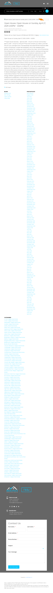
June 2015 (29, 299)
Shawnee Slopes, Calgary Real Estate (13, 443)
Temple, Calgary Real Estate (11, 467)
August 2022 (30, 171)
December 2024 (31, 128)
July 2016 (29, 279)
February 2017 (30, 274)
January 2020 (30, 219)
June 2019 (29, 231)
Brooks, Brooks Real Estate (10, 344)
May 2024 (29, 139)
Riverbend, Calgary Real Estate (12, 430)
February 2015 (30, 304)
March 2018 (30, 256)
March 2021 (29, 198)
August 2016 (30, 277)
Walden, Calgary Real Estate (11, 472)
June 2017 (29, 267)
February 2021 (30, 199)
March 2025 (30, 123)
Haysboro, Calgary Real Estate (12, 387)
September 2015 (31, 294)
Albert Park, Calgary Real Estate (12, 327)
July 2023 (29, 154)
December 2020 (31, 203)
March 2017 (29, 272)
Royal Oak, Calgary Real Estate (12, 432)
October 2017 (30, 262)
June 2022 (29, 174)
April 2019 (29, 234)
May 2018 (29, 252)
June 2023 (29, 156)
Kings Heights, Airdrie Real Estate (12, 395)
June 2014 (29, 312)
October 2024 (30, 131)
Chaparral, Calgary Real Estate (12, 350)
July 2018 (29, 249)
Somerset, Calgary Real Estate (12, 450)
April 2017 (29, 271)
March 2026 (30, 103)
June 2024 (29, 138)
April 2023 (29, 159)
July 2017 (29, 266)
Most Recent (30, 93)
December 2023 (31, 146)
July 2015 (29, 297)
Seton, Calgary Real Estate (11, 442)
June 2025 (29, 118)
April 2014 (29, 314)
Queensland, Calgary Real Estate (12, 423)
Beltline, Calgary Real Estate (11, 339)
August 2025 (30, 115)
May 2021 (29, 194)
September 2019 (31, 226)
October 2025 (30, 111)
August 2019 (30, 227)
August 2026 (30, 95)
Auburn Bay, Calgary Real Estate (12, 334)
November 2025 (31, 110)
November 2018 (31, 242)
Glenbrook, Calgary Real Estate (12, 382)
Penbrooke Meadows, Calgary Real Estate (15, 419)
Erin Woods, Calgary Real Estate (12, 375)
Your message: (12, 552)
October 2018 (30, 244)
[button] (9, 506)
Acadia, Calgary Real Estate (11, 324)
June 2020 (29, 213)
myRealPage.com (29, 577)
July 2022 (29, 173)
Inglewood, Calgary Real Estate (12, 392)
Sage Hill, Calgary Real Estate (11, 440)
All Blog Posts (7, 93)
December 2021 (31, 184)
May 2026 (29, 100)
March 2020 (30, 216)
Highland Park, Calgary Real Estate (13, 390)
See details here (44, 35)
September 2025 (31, 113)
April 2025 (29, 121)
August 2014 (30, 310)
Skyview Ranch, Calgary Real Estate (13, 448)
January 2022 (30, 183)
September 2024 (31, 133)
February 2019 (30, 237)
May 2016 (29, 282)
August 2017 (30, 264)
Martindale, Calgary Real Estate (12, 405)
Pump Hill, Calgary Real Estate (11, 422)
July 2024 (29, 136)
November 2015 (31, 291)
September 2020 (31, 208)
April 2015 (29, 302)
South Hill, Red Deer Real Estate (12, 452)
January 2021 (30, 201)
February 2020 (30, 218)
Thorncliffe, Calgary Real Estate (12, 468)
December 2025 (31, 108)
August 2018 (30, 247)
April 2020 (29, 214)
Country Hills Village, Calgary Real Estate (14, 362)
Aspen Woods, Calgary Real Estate (13, 332)
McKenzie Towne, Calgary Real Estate (13, 407)
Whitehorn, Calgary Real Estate (12, 477)
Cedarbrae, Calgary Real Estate (12, 349)
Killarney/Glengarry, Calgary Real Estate (14, 394)
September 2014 (31, 309)
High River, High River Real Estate (12, 389)
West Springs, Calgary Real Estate (12, 475)
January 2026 (30, 106)
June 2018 (29, 251)
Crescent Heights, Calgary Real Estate (14, 367)
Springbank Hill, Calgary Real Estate (13, 455)
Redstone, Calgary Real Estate (12, 427)
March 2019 (30, 236)
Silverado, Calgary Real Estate (12, 447)
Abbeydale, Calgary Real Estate (12, 322)
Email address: (12, 533)
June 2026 (29, 98)
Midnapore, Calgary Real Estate (12, 409)
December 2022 (31, 164)
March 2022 (30, 179)
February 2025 (30, 125)
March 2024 (30, 143)
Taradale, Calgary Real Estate (11, 465)
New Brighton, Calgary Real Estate (13, 412)
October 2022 (30, 168)
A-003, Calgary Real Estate (11, 319)
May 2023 (29, 158)
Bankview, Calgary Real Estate (12, 335)
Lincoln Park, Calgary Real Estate (12, 400)
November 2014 (31, 307)
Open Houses (7, 96)
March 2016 (30, 286)
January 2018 (30, 259)
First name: (11, 527)
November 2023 (31, 148)
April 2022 (29, 178)
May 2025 (29, 120)
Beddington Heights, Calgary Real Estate (18, 30)
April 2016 (29, 284)
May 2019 (29, 232)
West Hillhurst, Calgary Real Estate (12, 473)
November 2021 (31, 186)
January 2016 (30, 287)
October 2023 (30, 149)
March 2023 (30, 161)
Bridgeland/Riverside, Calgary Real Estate (14, 340)
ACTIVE (43, 8)
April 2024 (29, 141)
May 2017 (29, 269)
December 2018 (31, 241)
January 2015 (30, 306)
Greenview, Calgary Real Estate (12, 384)
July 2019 (29, 229)
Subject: (10, 545)
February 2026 (30, 105)
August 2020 (30, 209)
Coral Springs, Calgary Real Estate (13, 359)
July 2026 (29, 96)
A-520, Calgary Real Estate (11, 321)
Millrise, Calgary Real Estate (11, 410)
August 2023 (30, 153)
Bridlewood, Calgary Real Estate (12, 342)
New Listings (7, 95)
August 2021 (30, 191)
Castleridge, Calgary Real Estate (12, 347)
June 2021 (29, 193)
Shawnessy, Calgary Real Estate (12, 445)
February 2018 (30, 257)
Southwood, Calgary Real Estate (12, 453)
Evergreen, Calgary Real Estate (12, 379)
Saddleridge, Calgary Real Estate (12, 438)
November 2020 (31, 204)
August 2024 (30, 134)
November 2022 (31, 166)
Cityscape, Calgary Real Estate (12, 355)
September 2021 (31, 189)
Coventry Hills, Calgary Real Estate (13, 364)
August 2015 (30, 296)
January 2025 (30, 126)
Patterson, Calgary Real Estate (12, 417)
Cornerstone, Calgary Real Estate (12, 360)
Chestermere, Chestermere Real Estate (14, 352)
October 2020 (30, 206)
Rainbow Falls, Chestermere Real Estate (14, 425)
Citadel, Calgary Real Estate (11, 354)
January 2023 (30, 163)
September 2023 (31, 151)
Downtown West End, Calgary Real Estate (14, 374)
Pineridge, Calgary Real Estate (12, 420)
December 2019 (31, 221)
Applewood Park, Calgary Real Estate (13, 329)
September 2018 (31, 246)
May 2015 (29, 301)
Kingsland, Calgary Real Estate (12, 397)
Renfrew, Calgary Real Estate (11, 428)
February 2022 (30, 181)
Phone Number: (12, 539)
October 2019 (30, 224)
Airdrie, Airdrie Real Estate (10, 326)
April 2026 (29, 101)
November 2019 (31, 223)
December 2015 (31, 289)
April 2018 (29, 254)
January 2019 (30, 239)
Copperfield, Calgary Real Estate (12, 357)
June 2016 (29, 281)
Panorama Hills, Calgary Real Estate (13, 415)
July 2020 (29, 211)
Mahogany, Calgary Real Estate (12, 402)
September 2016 (31, 276)
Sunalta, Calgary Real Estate (11, 462)
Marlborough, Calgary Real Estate (12, 404)
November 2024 (31, 130)
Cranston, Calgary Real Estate (12, 365)
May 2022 (29, 176)
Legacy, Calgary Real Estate (11, 399)
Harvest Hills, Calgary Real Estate (12, 385)
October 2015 (30, 292)
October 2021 (30, 188)
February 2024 (30, 144)
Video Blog (7, 98)
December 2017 (31, 261)
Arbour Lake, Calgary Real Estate (12, 330)
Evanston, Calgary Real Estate (12, 377)
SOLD (48, 8)
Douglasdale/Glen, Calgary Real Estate (14, 369)
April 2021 (29, 196)
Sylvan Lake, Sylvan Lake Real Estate (13, 463)
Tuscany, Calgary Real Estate (11, 470)
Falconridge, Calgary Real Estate (12, 380)
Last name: (30, 527)
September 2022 (31, 169)
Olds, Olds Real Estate (9, 414)
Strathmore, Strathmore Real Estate (13, 460)
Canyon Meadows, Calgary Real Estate (14, 345)
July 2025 (29, 116)
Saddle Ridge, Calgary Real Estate (13, 437)
